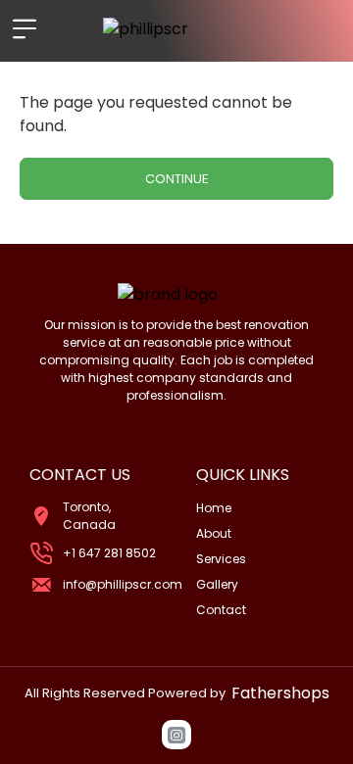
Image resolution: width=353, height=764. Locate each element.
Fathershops (280, 693)
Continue (177, 178)
